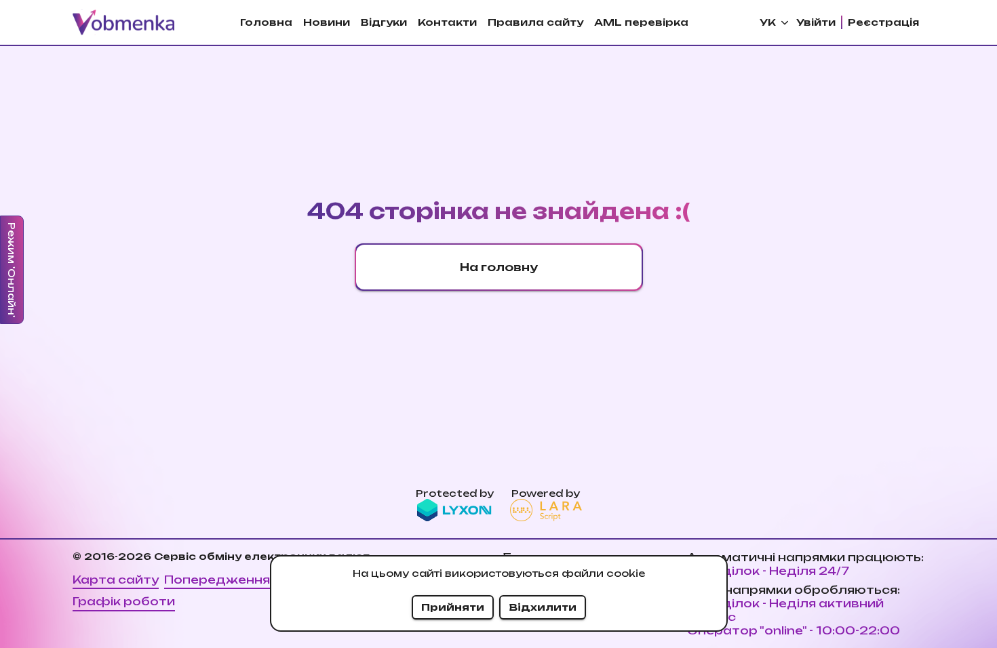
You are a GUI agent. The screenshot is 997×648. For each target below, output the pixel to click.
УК (768, 22)
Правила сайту (535, 22)
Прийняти (452, 607)
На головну (499, 267)
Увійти (816, 22)
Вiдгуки (384, 22)
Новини (326, 22)
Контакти (447, 22)
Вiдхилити (542, 607)
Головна (266, 22)
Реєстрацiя (883, 22)
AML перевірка (641, 22)
